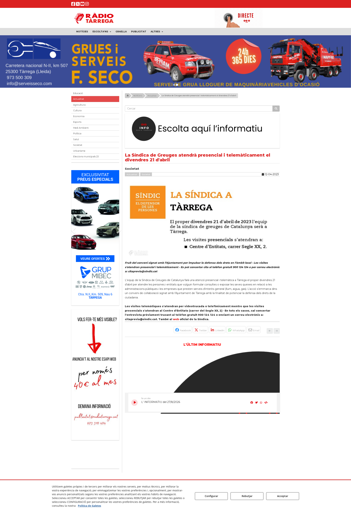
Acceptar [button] (282, 496)
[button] (73, 4)
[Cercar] (276, 108)
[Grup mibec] (95, 236)
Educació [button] (78, 93)
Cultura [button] (77, 110)
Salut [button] (76, 139)
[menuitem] (82, 31)
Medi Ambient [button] (81, 127)
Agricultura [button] (79, 104)
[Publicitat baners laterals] (95, 373)
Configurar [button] (211, 496)
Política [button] (77, 133)
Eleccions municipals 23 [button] (86, 156)
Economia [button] (78, 116)
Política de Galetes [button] (89, 505)
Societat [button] (77, 145)
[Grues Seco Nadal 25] (175, 63)
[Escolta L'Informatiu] (202, 129)
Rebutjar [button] (247, 496)
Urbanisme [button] (79, 150)
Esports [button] (77, 122)
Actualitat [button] (78, 99)
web (176, 319)
